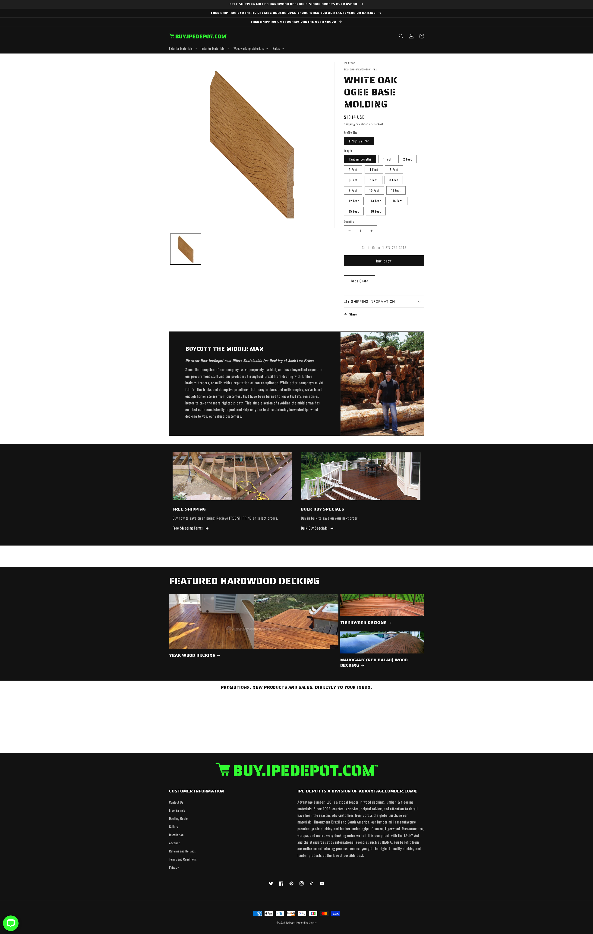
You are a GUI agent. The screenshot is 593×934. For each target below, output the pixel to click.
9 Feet (353, 190)
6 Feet (353, 179)
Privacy (174, 867)
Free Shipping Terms (188, 528)
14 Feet (398, 200)
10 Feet (374, 190)
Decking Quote (178, 818)
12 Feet (354, 200)
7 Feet (373, 179)
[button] (182, 48)
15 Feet (354, 211)
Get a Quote (359, 280)
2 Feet (407, 159)
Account (174, 842)
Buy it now (384, 260)
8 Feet (393, 179)
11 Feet (396, 190)
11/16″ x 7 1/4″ (359, 141)
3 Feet (353, 169)
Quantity (349, 221)
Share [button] (353, 314)
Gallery (173, 826)
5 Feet (394, 169)
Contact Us (176, 802)
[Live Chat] (11, 923)
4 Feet (373, 169)
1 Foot (387, 159)
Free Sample (177, 810)
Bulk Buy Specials (314, 528)
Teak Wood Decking (192, 655)
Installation (176, 834)
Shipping (349, 124)
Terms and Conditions (183, 859)
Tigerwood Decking (363, 622)
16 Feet (376, 211)
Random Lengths (360, 159)
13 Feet (376, 200)
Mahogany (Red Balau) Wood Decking (374, 662)
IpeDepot (291, 922)
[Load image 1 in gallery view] (185, 249)
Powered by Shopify (306, 922)
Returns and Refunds (182, 851)
